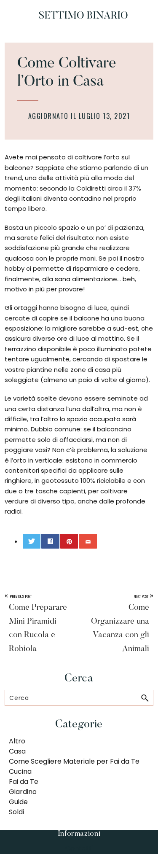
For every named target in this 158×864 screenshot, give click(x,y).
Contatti (79, 848)
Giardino (23, 792)
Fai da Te (23, 781)
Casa (17, 751)
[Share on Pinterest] (69, 541)
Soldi (16, 812)
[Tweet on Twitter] (31, 541)
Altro (17, 741)
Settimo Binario (83, 16)
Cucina (20, 771)
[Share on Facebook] (50, 541)
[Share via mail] (88, 541)
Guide (18, 802)
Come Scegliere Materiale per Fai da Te (74, 761)
